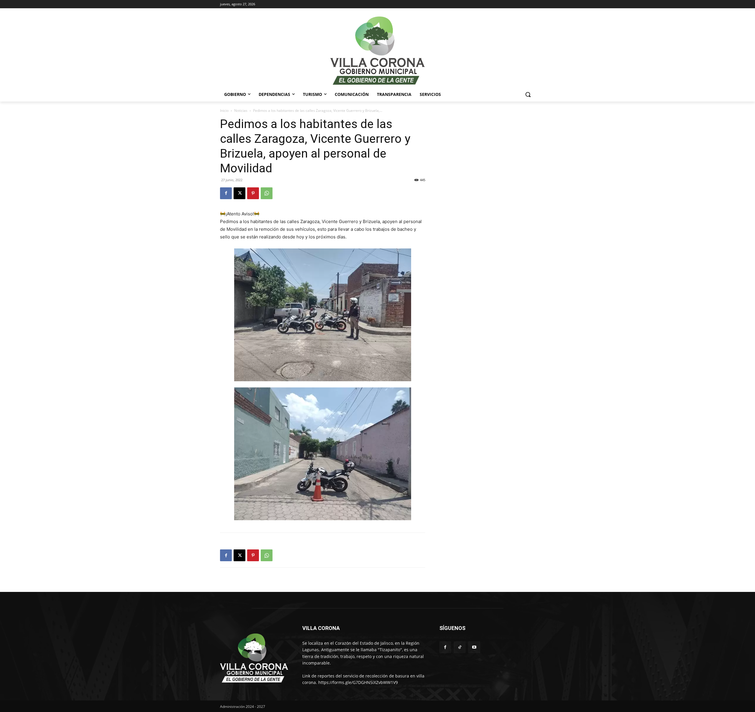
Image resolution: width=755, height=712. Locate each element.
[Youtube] (474, 647)
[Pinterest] (253, 193)
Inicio (224, 110)
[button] (528, 94)
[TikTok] (459, 647)
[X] (239, 193)
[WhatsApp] (267, 193)
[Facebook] (226, 193)
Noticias (240, 110)
